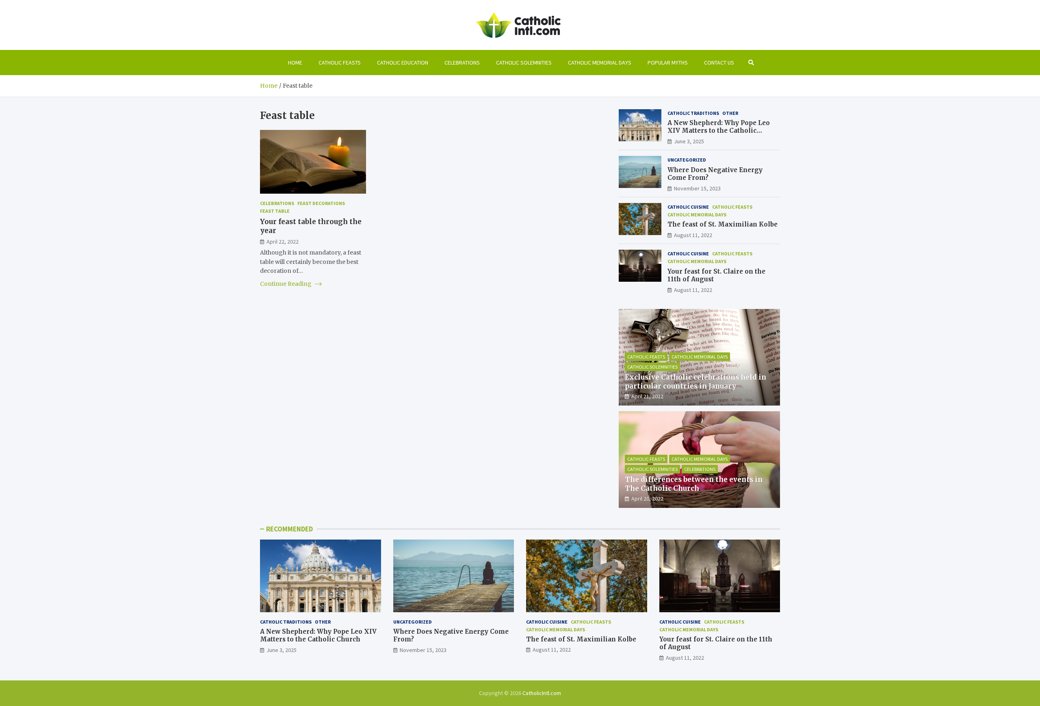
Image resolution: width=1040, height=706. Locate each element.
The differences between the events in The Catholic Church (694, 484)
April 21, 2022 (647, 396)
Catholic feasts (339, 62)
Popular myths (668, 62)
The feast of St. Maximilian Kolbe (722, 224)
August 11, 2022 (693, 235)
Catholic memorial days (599, 62)
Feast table (275, 211)
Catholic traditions (693, 113)
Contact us (719, 62)
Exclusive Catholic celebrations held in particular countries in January (695, 382)
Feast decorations (321, 203)
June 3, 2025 (689, 141)
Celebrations (462, 62)
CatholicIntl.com (541, 693)
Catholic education (402, 62)
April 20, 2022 (647, 498)
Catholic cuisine (688, 207)
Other (730, 113)
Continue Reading (286, 283)
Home (295, 62)
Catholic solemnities (524, 62)
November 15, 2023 (697, 188)
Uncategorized (686, 160)
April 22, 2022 (282, 241)
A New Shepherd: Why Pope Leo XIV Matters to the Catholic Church (718, 130)
